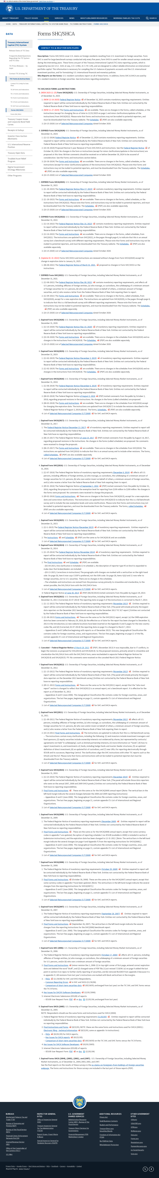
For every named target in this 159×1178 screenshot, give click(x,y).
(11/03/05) (102, 1017)
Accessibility (71, 1166)
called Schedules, (51, 454)
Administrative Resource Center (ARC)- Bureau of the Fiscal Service (78, 1121)
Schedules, (89, 206)
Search (153, 18)
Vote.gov (134, 1154)
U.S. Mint (9, 1154)
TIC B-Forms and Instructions (20, 90)
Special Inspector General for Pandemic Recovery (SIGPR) (48, 1142)
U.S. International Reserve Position (19, 145)
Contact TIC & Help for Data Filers (20, 85)
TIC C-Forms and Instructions (20, 94)
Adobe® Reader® (24, 1169)
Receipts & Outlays (16, 130)
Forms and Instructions (74, 110)
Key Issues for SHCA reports (58, 1037)
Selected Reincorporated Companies (77, 123)
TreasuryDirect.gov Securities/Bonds (107, 1129)
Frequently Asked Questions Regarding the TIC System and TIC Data (20, 58)
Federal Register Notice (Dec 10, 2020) (75, 327)
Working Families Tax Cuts (126, 18)
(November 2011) (120, 719)
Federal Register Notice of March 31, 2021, (77, 265)
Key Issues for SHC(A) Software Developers (62, 992)
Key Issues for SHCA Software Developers (61, 1044)
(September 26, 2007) (110, 913)
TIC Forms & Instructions (20, 79)
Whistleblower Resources (93, 18)
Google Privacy (22, 1166)
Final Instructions (54, 562)
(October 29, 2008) (109, 869)
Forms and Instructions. (65, 496)
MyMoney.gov (136, 1131)
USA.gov (134, 1119)
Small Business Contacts (109, 1121)
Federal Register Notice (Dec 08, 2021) (75, 282)
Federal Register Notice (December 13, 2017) (66, 427)
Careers (62, 1166)
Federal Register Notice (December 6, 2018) (78, 386)
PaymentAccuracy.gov (139, 1146)
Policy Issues (31, 18)
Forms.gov (135, 1138)
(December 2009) (108, 821)
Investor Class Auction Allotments (17, 137)
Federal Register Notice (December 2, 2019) (78, 358)
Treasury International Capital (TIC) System (18, 43)
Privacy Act (104, 1117)
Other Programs (15, 175)
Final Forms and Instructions (56, 790)
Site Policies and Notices (37, 1166)
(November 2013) (120, 603)
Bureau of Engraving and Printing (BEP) (15, 1124)
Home (8, 24)
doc (80, 999)
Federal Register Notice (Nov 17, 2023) (75, 189)
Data (46, 18)
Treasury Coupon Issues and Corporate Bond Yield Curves (19, 122)
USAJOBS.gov (136, 1123)
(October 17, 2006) (109, 955)
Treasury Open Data (16, 153)
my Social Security (137, 1150)
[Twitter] (145, 1169)
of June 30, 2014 (72, 593)
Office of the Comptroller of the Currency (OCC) (16, 1149)
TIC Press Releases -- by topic (18, 67)
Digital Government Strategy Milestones (16, 168)
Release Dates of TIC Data (19, 51)
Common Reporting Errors (57, 982)
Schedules (94, 119)
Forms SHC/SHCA (17, 110)
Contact (79, 1166)
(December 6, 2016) (121, 472)
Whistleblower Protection (109, 1145)
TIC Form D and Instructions (19, 98)
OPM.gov (134, 1127)
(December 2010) (120, 777)
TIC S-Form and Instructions (19, 102)
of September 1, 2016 (89, 486)
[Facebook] (151, 1169)
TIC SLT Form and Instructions (20, 106)
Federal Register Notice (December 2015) (76, 527)
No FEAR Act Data (106, 1141)
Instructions (52, 537)
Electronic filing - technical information (60, 1030)
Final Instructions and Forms (56, 1027)
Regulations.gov (137, 1142)
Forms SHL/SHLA (16, 114)
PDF (71, 999)
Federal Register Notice (70, 99)
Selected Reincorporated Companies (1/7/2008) (70, 413)
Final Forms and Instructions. (67, 733)
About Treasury (10, 18)
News (71, 18)
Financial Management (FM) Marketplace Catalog (78, 1135)
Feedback (54, 1166)
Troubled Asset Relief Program (17, 160)
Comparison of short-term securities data (64, 985)
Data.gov (134, 1135)
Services (59, 18)
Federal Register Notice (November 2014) (77, 552)
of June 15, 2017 (87, 438)
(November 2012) (120, 671)
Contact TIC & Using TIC (18, 73)
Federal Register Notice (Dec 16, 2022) (75, 223)
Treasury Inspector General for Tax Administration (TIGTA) (47, 1128)
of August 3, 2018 (87, 396)
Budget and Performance (109, 1125)
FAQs (48, 979)
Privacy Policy (10, 1166)
